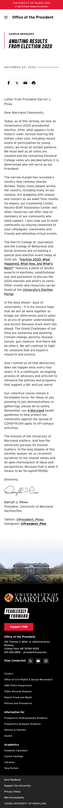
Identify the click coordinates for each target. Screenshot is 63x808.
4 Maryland (35, 410)
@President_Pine (33, 523)
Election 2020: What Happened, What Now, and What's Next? (28, 264)
